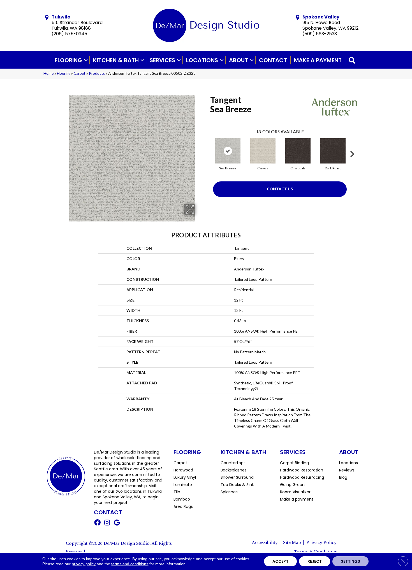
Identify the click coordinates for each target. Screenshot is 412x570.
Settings (350, 561)
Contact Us (280, 188)
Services (162, 60)
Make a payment (318, 60)
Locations (202, 60)
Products (97, 73)
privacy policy (84, 564)
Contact (273, 60)
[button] (85, 60)
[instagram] (107, 523)
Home (48, 73)
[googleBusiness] (117, 523)
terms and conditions (129, 564)
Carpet (79, 73)
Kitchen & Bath (116, 60)
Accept (280, 561)
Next (352, 145)
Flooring (68, 60)
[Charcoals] (298, 151)
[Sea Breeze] (228, 151)
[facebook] (97, 523)
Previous (207, 145)
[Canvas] (263, 151)
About (238, 60)
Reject (314, 561)
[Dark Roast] (333, 151)
